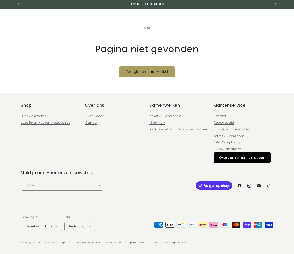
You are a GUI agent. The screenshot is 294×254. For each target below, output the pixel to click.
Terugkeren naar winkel (147, 71)
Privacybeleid (113, 242)
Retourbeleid (224, 122)
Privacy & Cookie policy (232, 129)
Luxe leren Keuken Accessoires (45, 122)
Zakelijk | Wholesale (165, 116)
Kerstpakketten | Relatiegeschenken (178, 129)
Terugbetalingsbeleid (86, 242)
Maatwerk (157, 122)
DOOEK (37, 242)
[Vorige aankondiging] (18, 4)
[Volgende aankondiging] (276, 4)
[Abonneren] (98, 185)
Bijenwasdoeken (34, 116)
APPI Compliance (227, 142)
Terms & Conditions (229, 136)
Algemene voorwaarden (142, 242)
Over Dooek (94, 116)
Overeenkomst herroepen (242, 157)
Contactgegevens (174, 242)
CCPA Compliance (228, 149)
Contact (91, 122)
